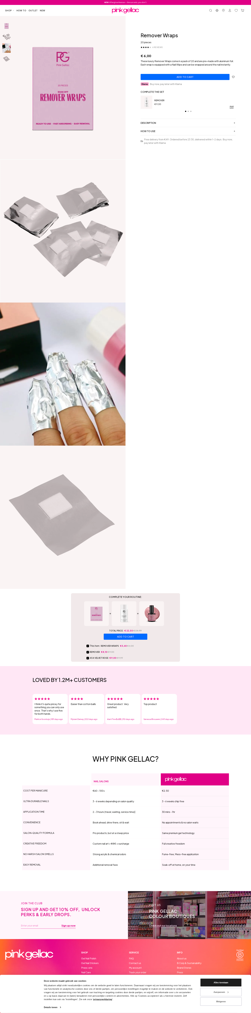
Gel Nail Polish (88, 958)
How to (21, 10)
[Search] (210, 10)
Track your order (137, 972)
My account (135, 967)
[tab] (185, 111)
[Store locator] (223, 10)
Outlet (33, 10)
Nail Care (86, 972)
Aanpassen (219, 992)
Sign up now (68, 925)
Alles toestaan (221, 982)
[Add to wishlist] (233, 77)
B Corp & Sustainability (189, 963)
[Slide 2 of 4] (6, 37)
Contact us (135, 963)
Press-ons (86, 967)
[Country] (217, 10)
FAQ (131, 958)
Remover (159, 100)
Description (148, 122)
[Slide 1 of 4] (6, 26)
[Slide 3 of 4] (6, 48)
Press (180, 972)
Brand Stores (184, 967)
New (42, 10)
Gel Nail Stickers (90, 963)
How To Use (148, 131)
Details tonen (50, 1007)
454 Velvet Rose (99, 658)
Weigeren (221, 1001)
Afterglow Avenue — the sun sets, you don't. (125, 2)
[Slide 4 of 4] (6, 59)
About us (182, 958)
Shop (8, 10)
